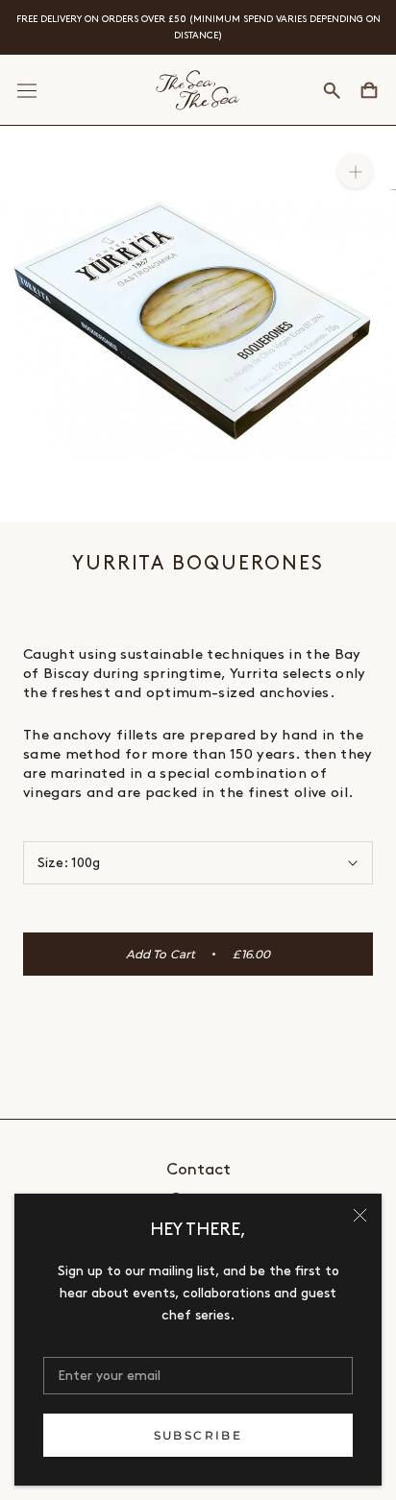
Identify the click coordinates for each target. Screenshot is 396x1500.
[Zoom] (355, 171)
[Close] (360, 1215)
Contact (198, 1169)
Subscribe (198, 1435)
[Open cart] (369, 90)
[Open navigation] (27, 91)
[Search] (332, 91)
